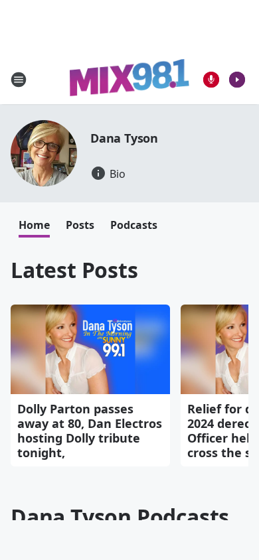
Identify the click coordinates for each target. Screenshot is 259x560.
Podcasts (133, 225)
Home (34, 225)
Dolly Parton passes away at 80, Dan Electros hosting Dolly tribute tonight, (89, 430)
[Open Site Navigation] (19, 80)
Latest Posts (74, 269)
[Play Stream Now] (237, 80)
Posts (80, 225)
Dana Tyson (124, 138)
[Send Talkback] (211, 80)
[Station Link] (129, 79)
